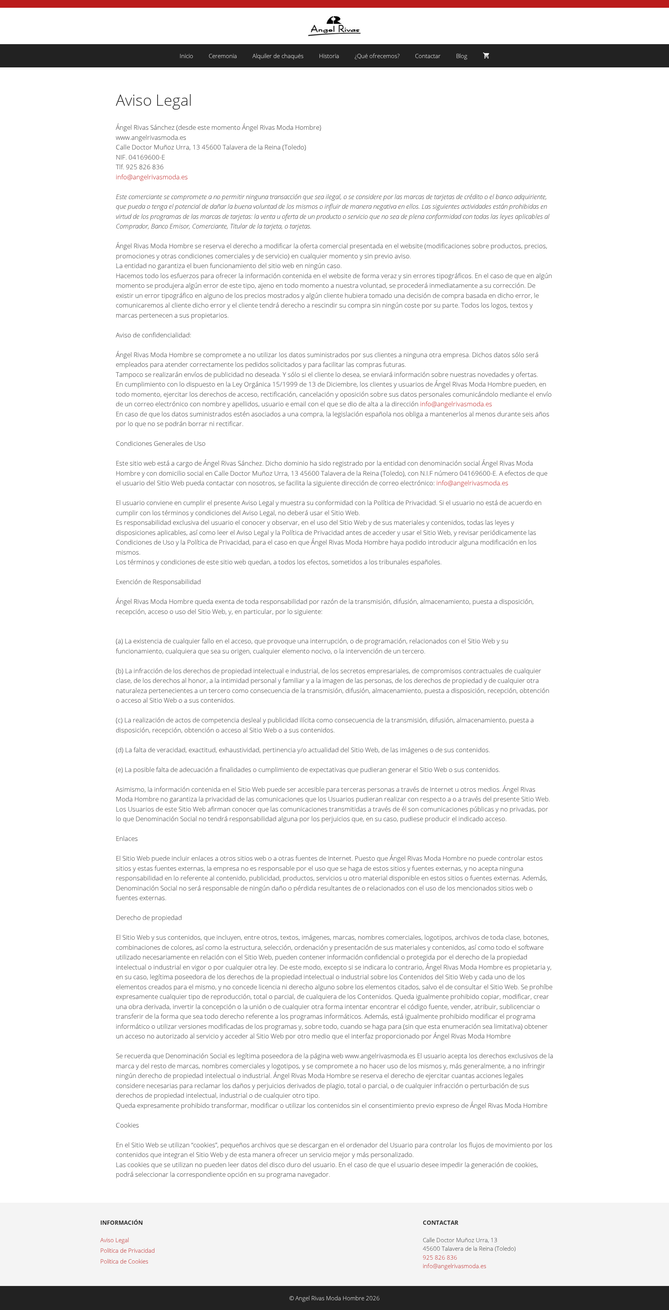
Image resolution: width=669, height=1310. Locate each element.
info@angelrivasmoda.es (152, 176)
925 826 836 (440, 1257)
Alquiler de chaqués (278, 56)
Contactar (428, 56)
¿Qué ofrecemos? (377, 56)
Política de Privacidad (127, 1250)
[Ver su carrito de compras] (486, 55)
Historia (329, 56)
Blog (461, 56)
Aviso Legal (114, 1240)
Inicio (186, 56)
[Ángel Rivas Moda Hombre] (334, 25)
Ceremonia (223, 56)
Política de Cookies (124, 1261)
